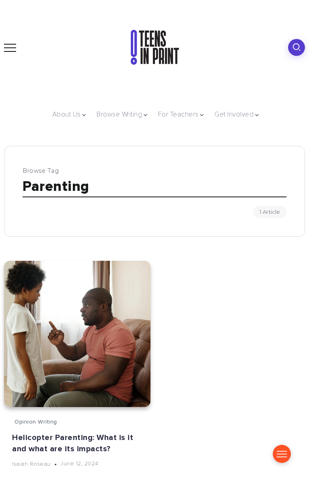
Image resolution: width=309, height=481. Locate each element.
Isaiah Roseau (31, 463)
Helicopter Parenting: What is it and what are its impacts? (72, 443)
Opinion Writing (35, 421)
